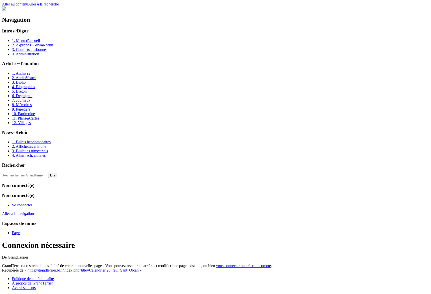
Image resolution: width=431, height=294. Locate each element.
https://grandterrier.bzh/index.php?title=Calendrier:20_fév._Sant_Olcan (83, 270)
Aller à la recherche (43, 4)
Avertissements (24, 288)
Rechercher (13, 165)
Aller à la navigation (18, 213)
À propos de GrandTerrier (32, 283)
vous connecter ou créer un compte (243, 266)
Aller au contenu (15, 4)
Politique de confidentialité (33, 279)
